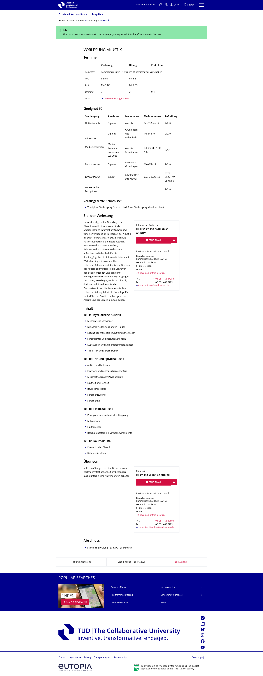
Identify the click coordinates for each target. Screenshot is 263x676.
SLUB (164, 603)
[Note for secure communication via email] (174, 240)
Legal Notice (75, 657)
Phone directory (119, 603)
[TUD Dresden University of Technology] (68, 5)
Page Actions (180, 562)
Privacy (87, 657)
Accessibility (120, 657)
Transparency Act (103, 657)
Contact (62, 657)
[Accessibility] (166, 5)
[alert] (131, 32)
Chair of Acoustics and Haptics (80, 14)
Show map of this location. (151, 273)
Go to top (197, 657)
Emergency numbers (171, 595)
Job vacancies (168, 587)
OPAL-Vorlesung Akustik (116, 99)
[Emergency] (161, 5)
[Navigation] (202, 5)
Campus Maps (118, 587)
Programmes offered (122, 595)
